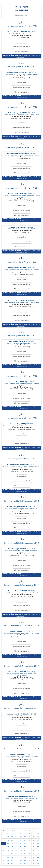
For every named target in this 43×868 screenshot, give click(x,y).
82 (3, 860)
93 (12, 864)
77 (21, 857)
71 (33, 853)
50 (21, 847)
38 (8, 843)
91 (3, 864)
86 (21, 860)
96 (25, 864)
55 (3, 850)
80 (33, 857)
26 (33, 837)
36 (38, 840)
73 (3, 857)
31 (16, 840)
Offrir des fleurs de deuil (21, 51)
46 (3, 847)
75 (12, 857)
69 (25, 853)
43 (29, 843)
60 (25, 850)
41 (21, 843)
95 (21, 864)
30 (12, 840)
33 (25, 840)
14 (21, 833)
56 (8, 850)
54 (38, 847)
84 (12, 860)
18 (38, 833)
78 (25, 857)
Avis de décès (21, 41)
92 (8, 864)
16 (29, 833)
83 (8, 860)
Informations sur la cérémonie (21, 46)
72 (38, 853)
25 (29, 837)
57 (12, 850)
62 (33, 850)
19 (3, 837)
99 (38, 864)
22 (16, 837)
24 (25, 837)
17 (33, 833)
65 (8, 853)
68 (21, 853)
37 (3, 843)
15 (25, 833)
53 (33, 847)
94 (16, 864)
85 (16, 860)
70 (29, 853)
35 (33, 840)
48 (12, 847)
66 (12, 853)
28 (3, 840)
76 (16, 857)
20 (8, 837)
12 (12, 833)
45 (38, 843)
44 (33, 843)
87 (25, 860)
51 (25, 847)
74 (8, 857)
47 (8, 847)
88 (29, 860)
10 (3, 833)
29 (8, 840)
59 (21, 850)
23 (21, 837)
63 (38, 850)
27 (38, 837)
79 (29, 857)
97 (29, 864)
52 (29, 847)
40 (16, 843)
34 (29, 840)
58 (16, 850)
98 (33, 864)
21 (12, 837)
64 (3, 853)
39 (12, 843)
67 (16, 853)
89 (33, 860)
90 (38, 860)
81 (38, 857)
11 (8, 833)
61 (29, 850)
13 (16, 833)
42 (25, 843)
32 (21, 840)
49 (16, 847)
